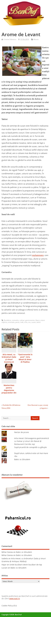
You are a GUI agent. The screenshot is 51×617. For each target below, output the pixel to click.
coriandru (15, 320)
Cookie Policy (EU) (9, 605)
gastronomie (30, 320)
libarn (37, 320)
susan (33, 322)
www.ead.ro (14, 598)
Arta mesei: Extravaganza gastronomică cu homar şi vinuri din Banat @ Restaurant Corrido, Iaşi (31, 441)
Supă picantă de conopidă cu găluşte (30, 447)
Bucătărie (7, 320)
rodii (21, 322)
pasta (17, 322)
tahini (38, 322)
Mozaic (36, 39)
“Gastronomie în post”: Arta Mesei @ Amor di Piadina (25, 358)
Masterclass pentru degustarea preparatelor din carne (9, 390)
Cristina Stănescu (10, 39)
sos (29, 322)
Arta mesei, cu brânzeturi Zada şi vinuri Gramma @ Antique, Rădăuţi (9, 360)
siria (25, 322)
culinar (22, 320)
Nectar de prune (21, 432)
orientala (11, 322)
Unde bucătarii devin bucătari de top (26, 564)
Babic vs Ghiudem (22, 459)
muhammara (37, 255)
